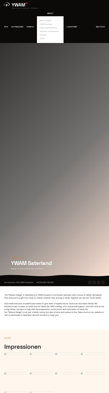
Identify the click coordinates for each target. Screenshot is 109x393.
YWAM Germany (46, 24)
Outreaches (17, 26)
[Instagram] (103, 282)
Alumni (42, 38)
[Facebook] (98, 282)
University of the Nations (49, 31)
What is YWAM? (46, 21)
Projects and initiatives (48, 28)
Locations (72, 26)
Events (30, 26)
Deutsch (100, 26)
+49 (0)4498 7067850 (45, 282)
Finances (43, 35)
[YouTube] (94, 282)
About (50, 13)
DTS (6, 26)
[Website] (90, 282)
